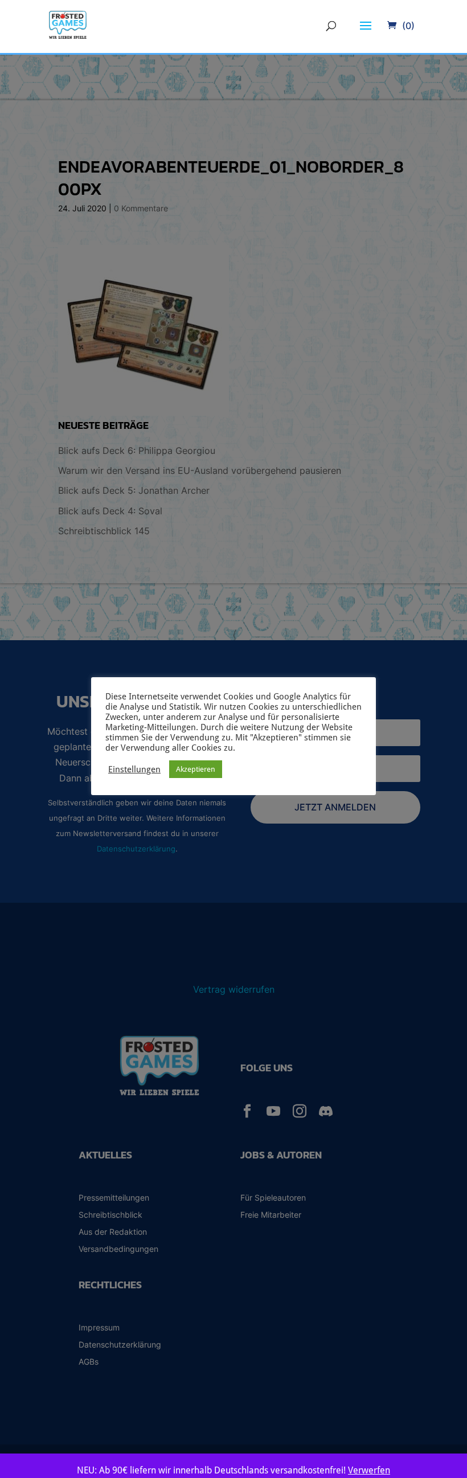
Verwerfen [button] (369, 1470)
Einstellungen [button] (134, 769)
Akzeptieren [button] (195, 769)
